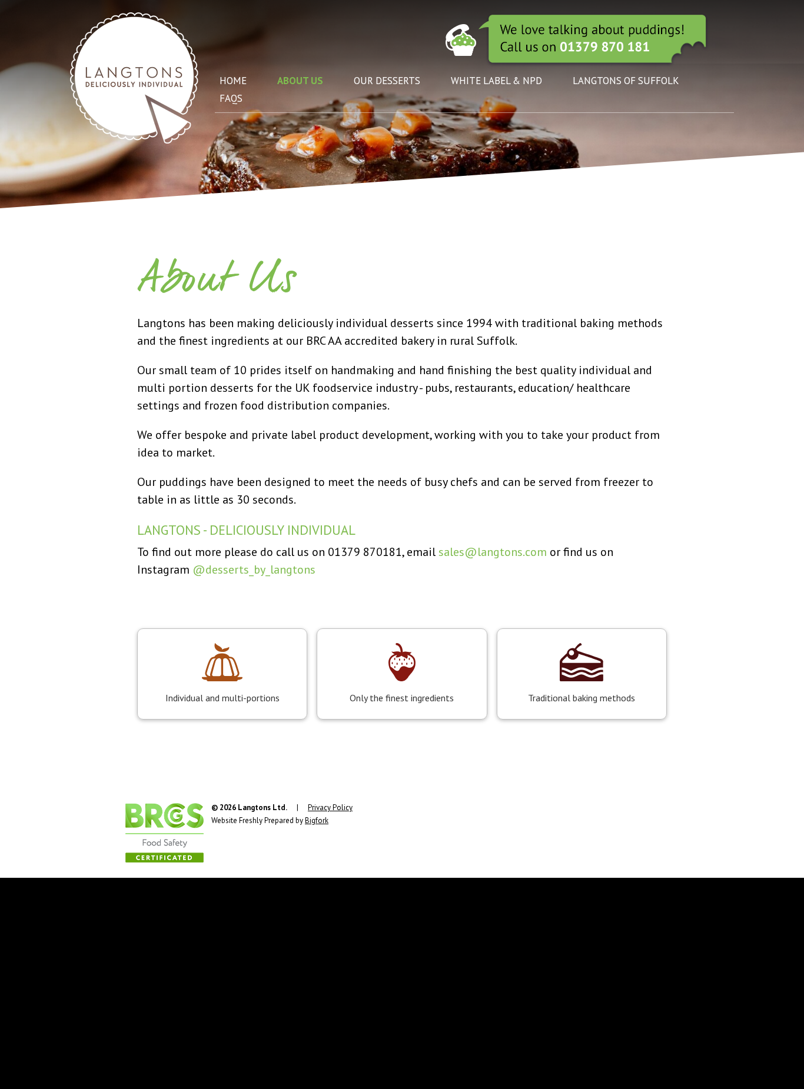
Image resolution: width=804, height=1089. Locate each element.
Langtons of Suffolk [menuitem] (626, 80)
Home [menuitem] (233, 80)
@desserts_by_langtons (253, 569)
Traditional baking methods (581, 698)
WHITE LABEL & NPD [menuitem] (496, 80)
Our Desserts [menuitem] (387, 80)
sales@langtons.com (492, 552)
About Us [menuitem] (300, 80)
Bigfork (316, 820)
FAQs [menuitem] (231, 98)
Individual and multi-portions (222, 698)
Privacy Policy (330, 807)
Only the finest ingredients (402, 698)
